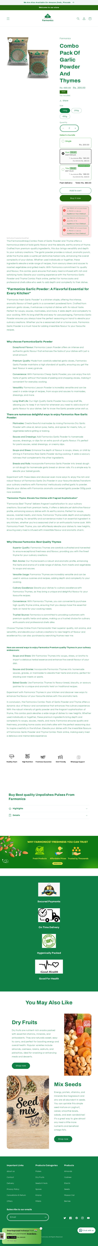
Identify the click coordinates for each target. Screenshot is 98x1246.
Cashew (67, 1177)
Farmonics (45, 1237)
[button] (8, 19)
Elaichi (67, 1183)
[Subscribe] (45, 1217)
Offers (10, 1201)
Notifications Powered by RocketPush (18, 238)
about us (11, 1171)
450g (65, 116)
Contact (10, 1177)
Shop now (21, 1066)
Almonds (68, 1171)
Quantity (63, 122)
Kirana (38, 1195)
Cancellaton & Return (16, 1195)
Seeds (67, 1189)
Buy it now (75, 198)
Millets (38, 1201)
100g (65, 110)
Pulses (38, 1171)
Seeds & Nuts (41, 1183)
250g (76, 110)
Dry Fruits (39, 1177)
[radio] (75, 143)
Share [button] (65, 101)
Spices (38, 1189)
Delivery (10, 1183)
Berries (67, 1201)
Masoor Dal (69, 1195)
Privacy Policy (13, 1189)
